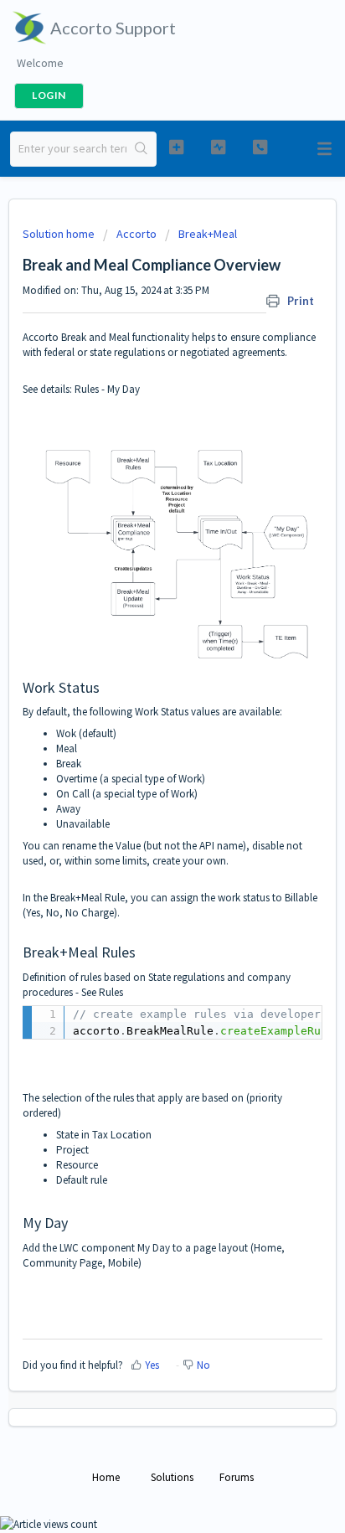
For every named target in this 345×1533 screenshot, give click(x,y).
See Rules (102, 992)
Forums (236, 1477)
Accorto (136, 233)
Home (106, 1477)
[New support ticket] (176, 147)
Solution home (60, 233)
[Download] (141, 768)
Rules (87, 389)
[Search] (141, 149)
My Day (123, 389)
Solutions (172, 1477)
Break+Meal (207, 233)
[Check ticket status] (218, 147)
